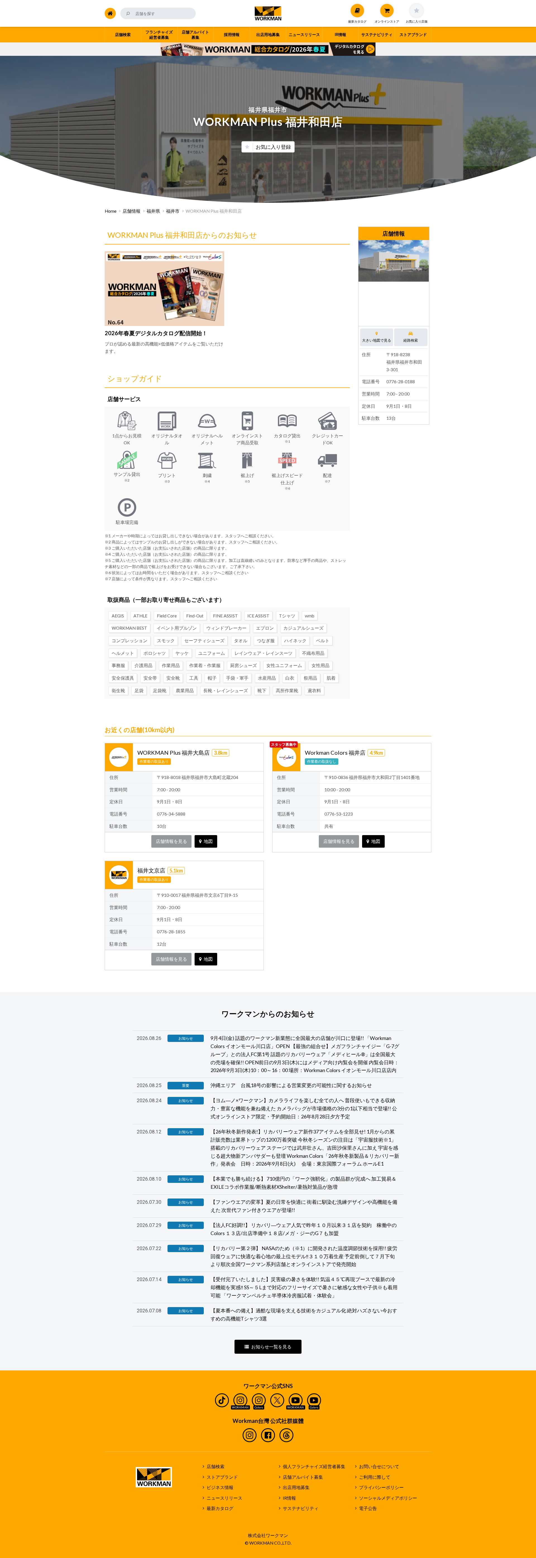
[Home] (110, 13)
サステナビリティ (301, 1508)
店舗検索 (215, 1466)
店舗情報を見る (171, 841)
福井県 (153, 211)
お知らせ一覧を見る (271, 1346)
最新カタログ (220, 1508)
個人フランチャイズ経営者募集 (314, 1466)
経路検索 (410, 340)
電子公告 (368, 1508)
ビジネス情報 (220, 1487)
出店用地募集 (296, 1487)
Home (110, 211)
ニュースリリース (224, 1498)
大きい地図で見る (376, 340)
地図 (208, 841)
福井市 (173, 211)
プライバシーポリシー (381, 1487)
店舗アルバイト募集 (303, 1477)
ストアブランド (222, 1477)
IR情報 (289, 1498)
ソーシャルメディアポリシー (388, 1498)
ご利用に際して (374, 1477)
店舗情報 (131, 211)
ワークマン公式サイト (268, 13)
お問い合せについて (379, 1466)
